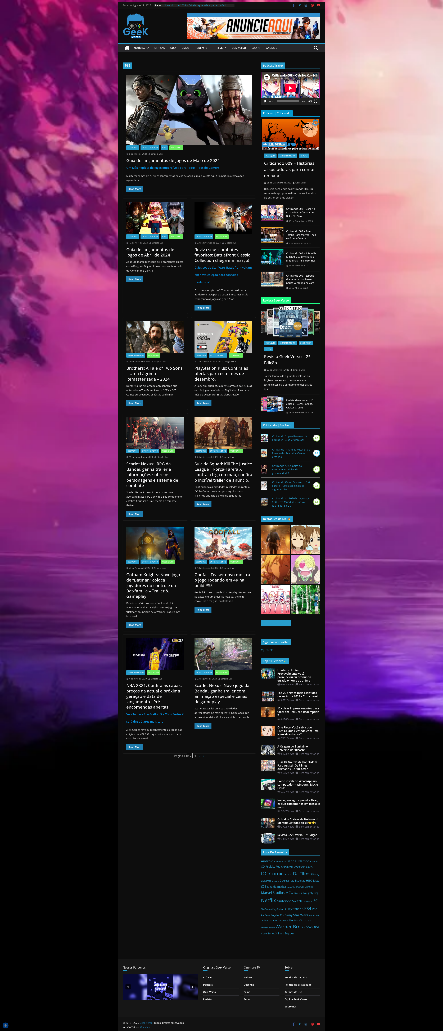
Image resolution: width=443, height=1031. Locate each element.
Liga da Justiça (276, 887)
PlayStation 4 (279, 909)
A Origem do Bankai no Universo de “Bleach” (189, 5)
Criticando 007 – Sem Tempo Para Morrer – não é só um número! (301, 234)
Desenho (249, 984)
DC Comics (273, 873)
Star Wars (300, 915)
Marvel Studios (273, 892)
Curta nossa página (276, 623)
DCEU (289, 874)
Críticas (159, 47)
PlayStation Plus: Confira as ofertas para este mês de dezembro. (221, 373)
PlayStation (266, 909)
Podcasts (201, 47)
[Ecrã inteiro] (315, 101)
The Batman (274, 920)
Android (267, 861)
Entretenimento (150, 147)
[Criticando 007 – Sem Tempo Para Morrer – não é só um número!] (272, 237)
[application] (290, 88)
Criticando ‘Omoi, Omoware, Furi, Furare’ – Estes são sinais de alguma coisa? (291, 485)
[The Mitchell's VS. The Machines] (264, 453)
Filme (247, 992)
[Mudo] (310, 101)
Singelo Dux (156, 153)
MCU (289, 892)
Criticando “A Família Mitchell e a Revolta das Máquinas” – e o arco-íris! (291, 453)
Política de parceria (296, 977)
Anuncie (271, 47)
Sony (288, 915)
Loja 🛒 (256, 47)
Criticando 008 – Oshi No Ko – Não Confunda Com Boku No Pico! (300, 212)
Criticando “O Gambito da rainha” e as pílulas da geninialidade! (287, 469)
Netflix (268, 900)
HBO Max (312, 881)
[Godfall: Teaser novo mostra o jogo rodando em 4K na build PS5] (223, 543)
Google (275, 880)
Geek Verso (300, 182)
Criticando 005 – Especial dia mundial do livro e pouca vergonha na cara (300, 279)
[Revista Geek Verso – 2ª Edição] (290, 321)
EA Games (266, 880)
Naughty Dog (310, 893)
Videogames (176, 147)
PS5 (314, 908)
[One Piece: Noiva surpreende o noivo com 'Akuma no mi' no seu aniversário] (305, 569)
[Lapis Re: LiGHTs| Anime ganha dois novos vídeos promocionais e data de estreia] (275, 599)
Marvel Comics (304, 886)
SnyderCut (277, 915)
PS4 (307, 908)
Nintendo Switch (289, 901)
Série (247, 999)
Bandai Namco (298, 861)
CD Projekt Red (271, 866)
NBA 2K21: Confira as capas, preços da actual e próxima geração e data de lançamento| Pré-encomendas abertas (155, 702)
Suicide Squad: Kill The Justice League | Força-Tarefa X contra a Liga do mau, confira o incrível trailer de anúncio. (223, 472)
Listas (185, 47)
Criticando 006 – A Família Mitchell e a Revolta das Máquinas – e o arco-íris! (301, 257)
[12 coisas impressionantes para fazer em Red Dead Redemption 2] (275, 539)
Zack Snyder (286, 933)
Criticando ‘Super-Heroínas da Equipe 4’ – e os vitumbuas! (289, 438)
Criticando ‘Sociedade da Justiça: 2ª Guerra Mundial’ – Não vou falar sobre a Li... (291, 502)
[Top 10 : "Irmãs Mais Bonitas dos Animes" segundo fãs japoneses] (305, 539)
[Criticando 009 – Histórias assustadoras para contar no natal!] (290, 134)
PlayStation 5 (295, 909)
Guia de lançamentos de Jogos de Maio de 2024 (173, 163)
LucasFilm (291, 887)
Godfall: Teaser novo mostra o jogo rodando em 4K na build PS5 (222, 580)
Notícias (139, 47)
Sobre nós (291, 1006)
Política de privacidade (298, 984)
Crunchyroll (287, 866)
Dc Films (301, 874)
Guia (173, 47)
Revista (221, 47)
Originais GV (305, 343)
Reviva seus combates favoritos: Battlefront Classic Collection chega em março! (223, 265)
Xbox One (311, 927)
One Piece (307, 901)
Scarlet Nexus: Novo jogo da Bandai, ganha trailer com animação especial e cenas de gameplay (222, 693)
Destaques (132, 147)
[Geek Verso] (127, 48)
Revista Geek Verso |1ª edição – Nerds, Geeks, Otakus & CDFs (299, 404)
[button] (147, 48)
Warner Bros (289, 926)
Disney (315, 874)
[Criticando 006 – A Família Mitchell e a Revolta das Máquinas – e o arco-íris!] (272, 259)
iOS (263, 886)
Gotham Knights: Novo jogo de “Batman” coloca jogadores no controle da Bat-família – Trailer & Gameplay (153, 585)
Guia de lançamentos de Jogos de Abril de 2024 (150, 252)
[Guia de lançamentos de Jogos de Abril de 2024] (155, 218)
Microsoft (298, 893)
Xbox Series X (269, 933)
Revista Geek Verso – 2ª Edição (287, 360)
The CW (285, 920)
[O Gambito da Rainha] (264, 469)
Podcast (304, 156)
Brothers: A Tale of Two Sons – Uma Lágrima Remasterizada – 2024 (154, 373)
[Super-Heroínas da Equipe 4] (264, 438)
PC (315, 900)
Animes (248, 977)
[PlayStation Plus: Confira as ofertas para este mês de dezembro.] (223, 337)
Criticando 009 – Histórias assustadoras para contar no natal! (289, 169)
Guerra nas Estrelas (292, 881)
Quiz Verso (239, 47)
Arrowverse (280, 861)
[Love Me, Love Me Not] (264, 485)
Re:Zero (265, 915)
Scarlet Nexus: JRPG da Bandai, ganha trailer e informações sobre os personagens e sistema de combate (152, 474)
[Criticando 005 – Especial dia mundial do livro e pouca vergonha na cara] (272, 282)
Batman (314, 861)
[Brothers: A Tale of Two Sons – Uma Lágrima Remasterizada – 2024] (155, 337)
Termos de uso (293, 992)
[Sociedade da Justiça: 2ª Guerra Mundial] (264, 502)
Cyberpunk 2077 (304, 866)
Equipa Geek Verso (296, 999)
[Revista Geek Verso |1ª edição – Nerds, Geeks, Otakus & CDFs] (272, 406)
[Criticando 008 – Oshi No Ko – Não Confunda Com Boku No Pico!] (272, 215)
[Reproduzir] (265, 101)
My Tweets (267, 650)
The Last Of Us (297, 920)
